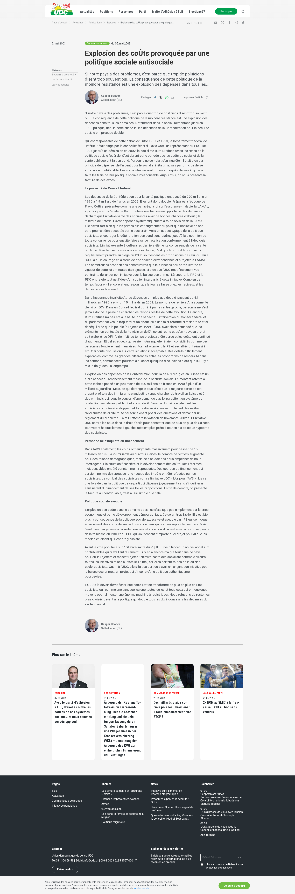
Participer (226, 11)
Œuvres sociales (60, 84)
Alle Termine (207, 835)
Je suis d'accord (234, 885)
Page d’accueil (59, 22)
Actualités (78, 22)
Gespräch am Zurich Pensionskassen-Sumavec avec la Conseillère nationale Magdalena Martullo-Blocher (221, 798)
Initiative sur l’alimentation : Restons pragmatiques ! (167, 792)
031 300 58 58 (64, 860)
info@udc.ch (91, 860)
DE (188, 22)
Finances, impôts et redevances (120, 799)
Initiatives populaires (64, 805)
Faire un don (65, 869)
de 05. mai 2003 (120, 43)
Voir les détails (141, 888)
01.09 (203, 790)
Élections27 (197, 12)
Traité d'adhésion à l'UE (167, 12)
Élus (54, 790)
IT (201, 22)
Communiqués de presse (67, 800)
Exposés (111, 22)
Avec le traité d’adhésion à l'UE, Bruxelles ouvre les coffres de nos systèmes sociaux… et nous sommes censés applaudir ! (73, 712)
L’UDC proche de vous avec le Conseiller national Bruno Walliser (220, 828)
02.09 (203, 823)
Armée (105, 804)
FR (195, 22)
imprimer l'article (193, 97)
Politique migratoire (113, 822)
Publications (95, 22)
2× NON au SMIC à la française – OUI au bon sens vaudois (221, 707)
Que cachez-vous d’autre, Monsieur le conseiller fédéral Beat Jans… (172, 817)
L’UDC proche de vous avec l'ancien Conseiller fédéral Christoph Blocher (221, 815)
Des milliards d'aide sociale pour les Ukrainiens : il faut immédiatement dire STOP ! (172, 709)
